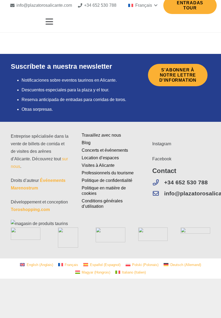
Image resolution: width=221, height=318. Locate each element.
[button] (142, 5)
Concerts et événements (105, 150)
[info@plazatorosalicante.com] (158, 193)
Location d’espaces (100, 157)
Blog (86, 142)
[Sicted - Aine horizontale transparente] (25, 233)
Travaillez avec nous (101, 135)
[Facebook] (154, 151)
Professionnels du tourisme (108, 173)
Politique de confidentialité (107, 180)
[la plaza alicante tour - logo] (20, 21)
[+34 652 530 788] (158, 182)
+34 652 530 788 (186, 182)
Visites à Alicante (98, 165)
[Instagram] (154, 136)
